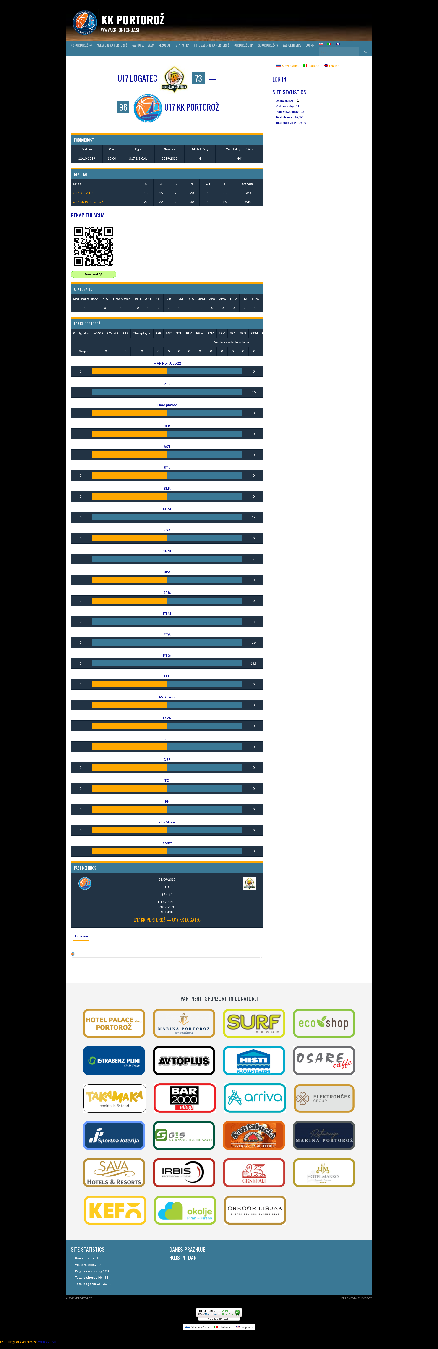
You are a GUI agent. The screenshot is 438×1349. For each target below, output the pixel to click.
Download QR (93, 274)
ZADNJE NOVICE (292, 45)
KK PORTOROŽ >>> (82, 45)
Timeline (81, 936)
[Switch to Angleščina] (338, 44)
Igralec (84, 333)
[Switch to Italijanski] (329, 44)
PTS (105, 299)
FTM (233, 299)
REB (138, 299)
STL (158, 299)
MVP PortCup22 (85, 299)
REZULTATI (165, 45)
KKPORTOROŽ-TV (267, 45)
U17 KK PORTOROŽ (88, 202)
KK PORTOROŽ (132, 19)
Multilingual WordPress (18, 1341)
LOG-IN (310, 45)
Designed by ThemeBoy (356, 1298)
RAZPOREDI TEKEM (143, 45)
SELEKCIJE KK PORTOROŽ (112, 45)
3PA (212, 299)
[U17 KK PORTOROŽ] (73, 954)
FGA (190, 299)
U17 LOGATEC (84, 193)
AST (148, 299)
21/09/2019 (167, 879)
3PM (201, 299)
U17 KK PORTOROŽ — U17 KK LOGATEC (167, 919)
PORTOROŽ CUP (243, 45)
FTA (244, 299)
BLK (169, 299)
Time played (121, 299)
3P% (222, 299)
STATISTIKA (182, 45)
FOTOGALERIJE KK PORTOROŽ (211, 45)
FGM (179, 299)
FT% (255, 299)
